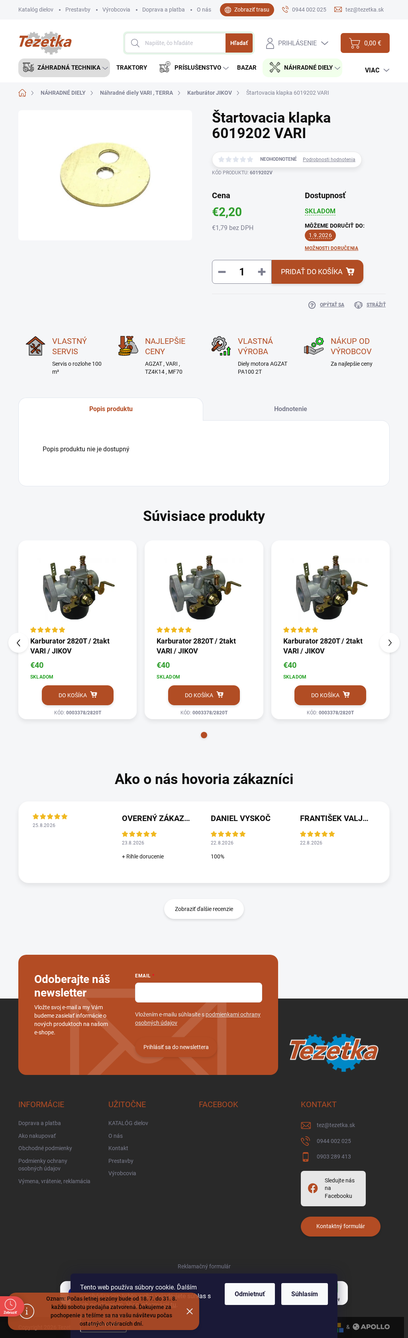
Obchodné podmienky (45, 1148)
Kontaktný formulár (340, 1226)
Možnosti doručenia (331, 248)
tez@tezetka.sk (336, 1125)
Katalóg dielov (35, 9)
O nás (204, 9)
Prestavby (77, 9)
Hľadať (239, 43)
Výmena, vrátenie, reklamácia (54, 1181)
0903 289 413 (334, 1156)
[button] (204, 735)
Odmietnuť (250, 1294)
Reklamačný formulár (204, 1266)
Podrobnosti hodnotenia (329, 159)
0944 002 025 (334, 1141)
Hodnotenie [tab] (290, 409)
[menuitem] (64, 68)
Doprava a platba (163, 9)
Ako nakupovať (37, 1136)
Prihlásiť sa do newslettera (176, 1047)
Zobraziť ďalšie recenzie (204, 909)
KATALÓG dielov (128, 1123)
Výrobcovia (116, 9)
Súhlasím (304, 1294)
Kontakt (118, 1148)
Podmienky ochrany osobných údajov (42, 1165)
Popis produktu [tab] (111, 409)
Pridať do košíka (312, 271)
